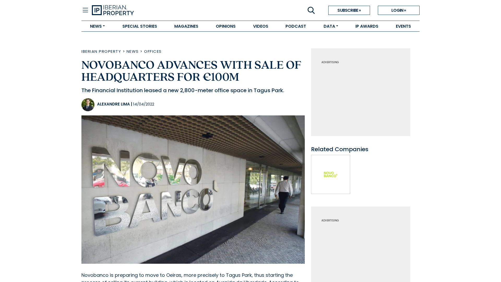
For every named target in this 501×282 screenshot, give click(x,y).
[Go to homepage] (171, 10)
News (133, 51)
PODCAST (295, 26)
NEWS (96, 26)
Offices (153, 51)
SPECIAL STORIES (139, 26)
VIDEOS (260, 26)
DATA (329, 26)
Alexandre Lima (113, 104)
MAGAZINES (186, 26)
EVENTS (403, 26)
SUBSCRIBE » (349, 10)
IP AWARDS (366, 26)
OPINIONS (226, 26)
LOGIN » (398, 10)
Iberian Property (101, 51)
